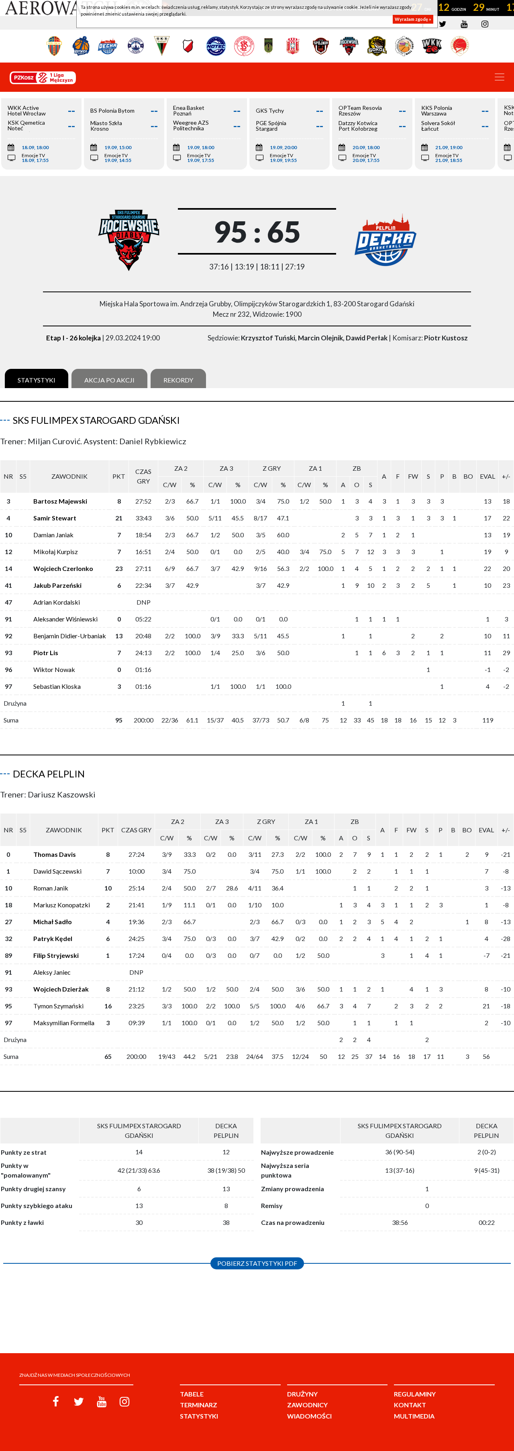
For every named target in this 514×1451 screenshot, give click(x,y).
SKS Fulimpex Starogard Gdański (96, 420)
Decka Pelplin (49, 773)
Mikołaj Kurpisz (55, 551)
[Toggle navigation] (499, 77)
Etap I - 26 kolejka (73, 338)
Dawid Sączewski (57, 871)
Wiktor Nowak (54, 669)
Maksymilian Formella (63, 1022)
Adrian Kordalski (56, 602)
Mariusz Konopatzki (61, 905)
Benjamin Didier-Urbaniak (69, 635)
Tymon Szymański (58, 1006)
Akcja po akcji (109, 380)
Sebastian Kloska (57, 686)
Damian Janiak (53, 534)
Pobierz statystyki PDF (257, 1263)
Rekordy (178, 380)
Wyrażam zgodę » (413, 19)
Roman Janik (50, 888)
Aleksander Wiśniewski (65, 619)
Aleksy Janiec (52, 972)
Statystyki (36, 380)
